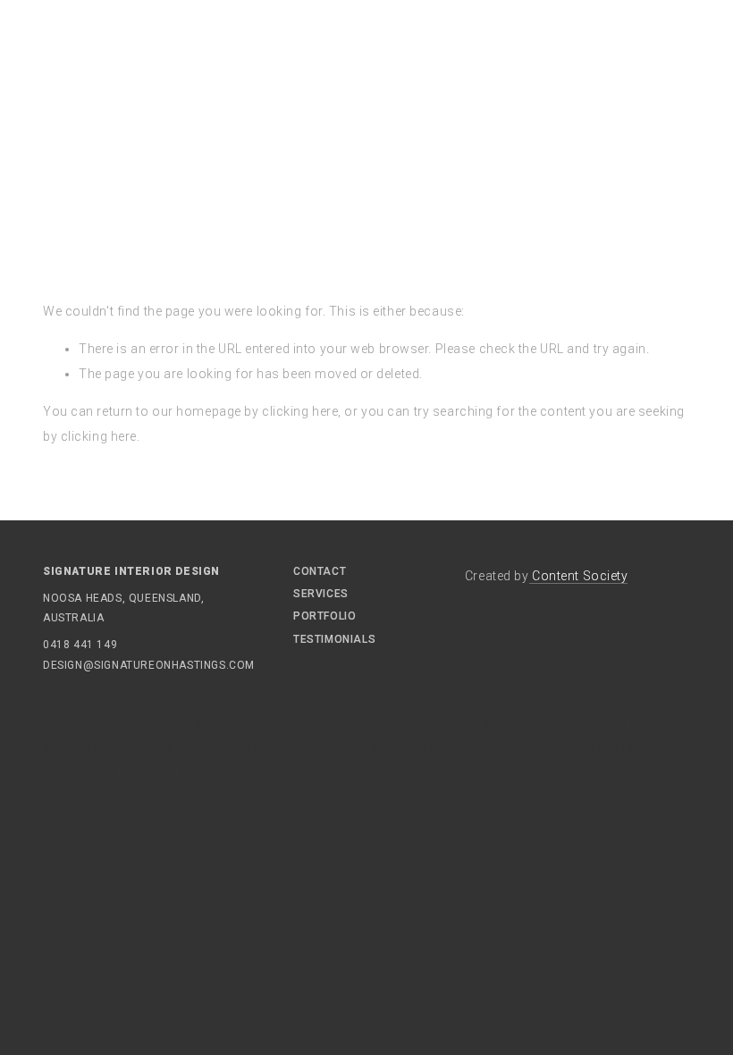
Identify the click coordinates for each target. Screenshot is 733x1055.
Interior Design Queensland (517, 748)
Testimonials (334, 639)
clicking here (300, 411)
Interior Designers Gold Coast (308, 748)
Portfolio (324, 616)
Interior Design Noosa (118, 724)
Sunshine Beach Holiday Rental (523, 724)
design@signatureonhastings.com (96, 665)
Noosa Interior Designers (267, 771)
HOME (64, 166)
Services (321, 593)
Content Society (578, 576)
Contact (319, 571)
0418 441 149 (80, 644)
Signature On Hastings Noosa (306, 724)
